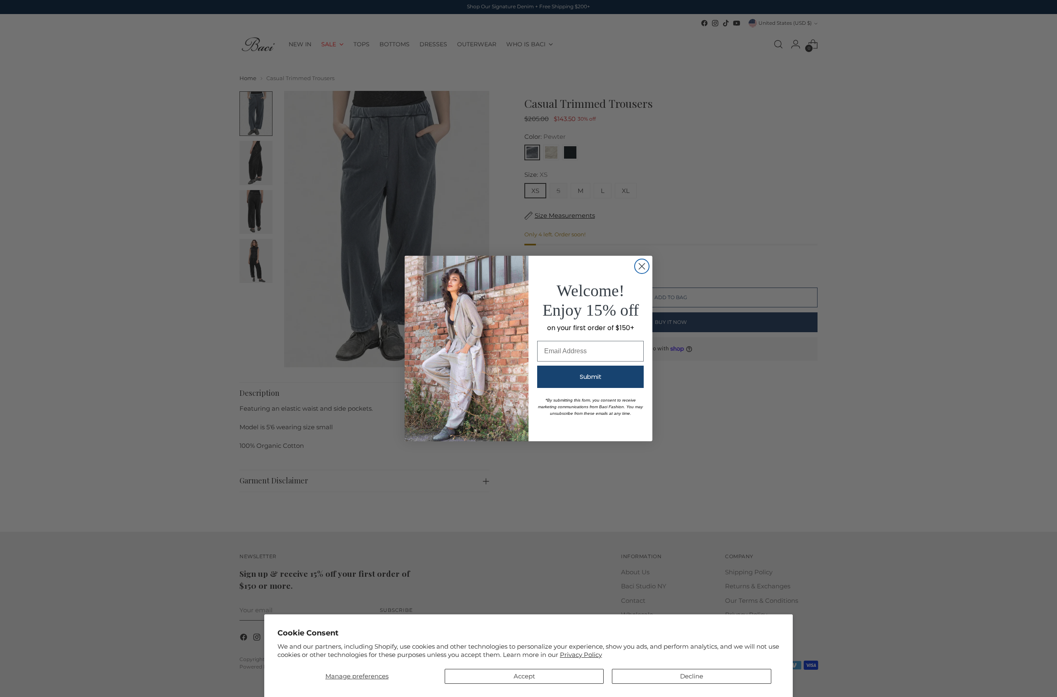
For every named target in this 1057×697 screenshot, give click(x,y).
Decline (691, 676)
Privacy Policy (581, 655)
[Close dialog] (642, 266)
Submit (591, 376)
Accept (524, 676)
